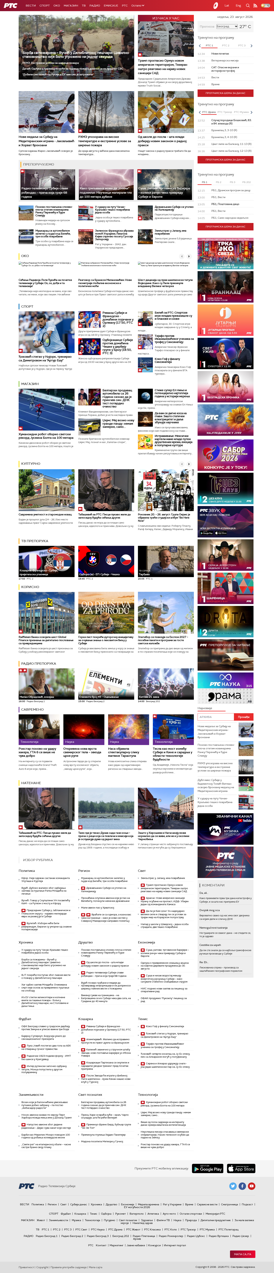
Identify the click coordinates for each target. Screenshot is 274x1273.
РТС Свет (81, 1229)
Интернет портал (175, 1245)
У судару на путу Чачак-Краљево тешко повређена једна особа (112, 209)
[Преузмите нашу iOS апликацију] (241, 1168)
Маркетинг (116, 1245)
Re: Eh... (204, 962)
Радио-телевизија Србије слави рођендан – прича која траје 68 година (44, 192)
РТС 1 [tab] (209, 45)
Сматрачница (229, 1204)
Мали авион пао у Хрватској (97, 907)
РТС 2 (56, 1229)
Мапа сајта (242, 1254)
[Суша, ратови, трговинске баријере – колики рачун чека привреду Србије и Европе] (164, 184)
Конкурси (154, 1245)
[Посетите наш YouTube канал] (251, 1186)
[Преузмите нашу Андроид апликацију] (207, 1168)
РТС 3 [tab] (241, 45)
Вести (31, 5)
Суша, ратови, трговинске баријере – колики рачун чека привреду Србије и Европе (164, 192)
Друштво (85, 942)
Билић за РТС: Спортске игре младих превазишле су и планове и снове (173, 316)
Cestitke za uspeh (210, 945)
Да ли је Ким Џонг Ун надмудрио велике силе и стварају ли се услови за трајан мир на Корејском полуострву (163, 914)
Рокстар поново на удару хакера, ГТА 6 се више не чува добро (37, 752)
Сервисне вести (207, 1204)
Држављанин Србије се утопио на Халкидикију (174, 208)
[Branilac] (225, 287)
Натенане (31, 783)
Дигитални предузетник (216, 1220)
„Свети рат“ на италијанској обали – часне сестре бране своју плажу (46, 1146)
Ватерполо (137, 1213)
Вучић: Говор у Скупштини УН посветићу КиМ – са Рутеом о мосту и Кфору (45, 902)
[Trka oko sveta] (225, 253)
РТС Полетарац (228, 1229)
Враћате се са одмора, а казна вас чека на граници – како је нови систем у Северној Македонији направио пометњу (106, 917)
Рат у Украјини (172, 1204)
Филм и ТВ (163, 1220)
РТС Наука (98, 1229)
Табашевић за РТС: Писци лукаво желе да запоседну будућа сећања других (104, 516)
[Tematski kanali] (225, 688)
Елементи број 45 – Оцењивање (99, 695)
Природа (191, 1220)
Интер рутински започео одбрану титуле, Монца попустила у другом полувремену (44, 1069)
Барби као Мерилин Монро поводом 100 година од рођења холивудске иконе (45, 1136)
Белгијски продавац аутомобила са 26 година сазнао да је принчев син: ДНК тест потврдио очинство (117, 398)
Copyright (42, 1267)
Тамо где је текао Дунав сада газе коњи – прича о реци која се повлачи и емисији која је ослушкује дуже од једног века (105, 836)
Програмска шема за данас (225, 93)
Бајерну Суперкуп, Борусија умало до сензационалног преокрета (43, 1037)
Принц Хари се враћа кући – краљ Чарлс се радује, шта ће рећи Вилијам (105, 1116)
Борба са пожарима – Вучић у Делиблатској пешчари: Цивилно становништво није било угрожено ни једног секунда (75, 54)
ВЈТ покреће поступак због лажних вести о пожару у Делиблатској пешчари (45, 976)
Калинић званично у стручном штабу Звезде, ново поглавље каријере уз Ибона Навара (106, 1052)
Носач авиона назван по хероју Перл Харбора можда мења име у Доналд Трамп (46, 1116)
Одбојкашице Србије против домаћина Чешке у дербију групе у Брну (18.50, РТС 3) (118, 346)
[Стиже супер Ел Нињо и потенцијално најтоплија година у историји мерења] (145, 396)
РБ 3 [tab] (232, 182)
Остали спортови (191, 1213)
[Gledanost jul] (225, 420)
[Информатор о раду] (225, 862)
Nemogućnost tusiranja (213, 927)
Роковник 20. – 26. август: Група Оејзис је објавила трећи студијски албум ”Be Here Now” (164, 517)
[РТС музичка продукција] (225, 829)
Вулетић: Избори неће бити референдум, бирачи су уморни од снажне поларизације (46, 926)
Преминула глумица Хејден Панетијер (103, 1134)
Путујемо (109, 1220)
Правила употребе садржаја (68, 1267)
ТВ (84, 5)
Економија (146, 942)
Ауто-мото (169, 1213)
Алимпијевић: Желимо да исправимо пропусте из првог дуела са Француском (105, 1041)
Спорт (45, 5)
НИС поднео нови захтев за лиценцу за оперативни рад (164, 990)
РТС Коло (170, 1229)
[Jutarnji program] (225, 320)
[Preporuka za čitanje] (225, 655)
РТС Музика (207, 1229)
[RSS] (255, 5)
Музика (76, 1220)
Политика (27, 871)
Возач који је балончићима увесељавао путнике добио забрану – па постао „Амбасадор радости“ (44, 1105)
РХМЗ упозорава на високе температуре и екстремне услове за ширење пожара (104, 141)
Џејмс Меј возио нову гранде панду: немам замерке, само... (118, 423)
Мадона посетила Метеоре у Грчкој (102, 1141)
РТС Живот (133, 1229)
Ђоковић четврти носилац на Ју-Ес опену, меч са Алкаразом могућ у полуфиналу (165, 1055)
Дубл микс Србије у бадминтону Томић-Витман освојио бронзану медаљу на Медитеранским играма (216, 785)
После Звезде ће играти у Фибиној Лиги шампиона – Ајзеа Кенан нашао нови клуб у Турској (105, 1078)
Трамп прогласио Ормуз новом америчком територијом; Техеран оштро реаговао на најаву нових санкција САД (162, 67)
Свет (142, 871)
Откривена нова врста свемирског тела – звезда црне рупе (82, 752)
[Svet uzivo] (225, 353)
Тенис (143, 1019)
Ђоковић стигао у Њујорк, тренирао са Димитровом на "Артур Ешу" (45, 358)
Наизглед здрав (143, 1223)
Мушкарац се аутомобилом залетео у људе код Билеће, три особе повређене (53, 233)
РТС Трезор (188, 1229)
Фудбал (25, 1019)
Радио (94, 5)
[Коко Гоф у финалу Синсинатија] (145, 364)
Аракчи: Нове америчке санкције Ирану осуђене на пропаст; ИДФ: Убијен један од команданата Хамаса (165, 901)
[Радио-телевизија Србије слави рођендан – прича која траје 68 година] (48, 184)
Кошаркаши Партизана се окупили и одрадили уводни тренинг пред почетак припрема (105, 1065)
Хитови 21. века (149, 697)
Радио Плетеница (144, 1236)
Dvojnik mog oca (209, 910)
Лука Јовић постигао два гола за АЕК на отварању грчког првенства (46, 1047)
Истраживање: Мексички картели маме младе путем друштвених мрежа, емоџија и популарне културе (173, 440)
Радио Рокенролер (171, 1236)
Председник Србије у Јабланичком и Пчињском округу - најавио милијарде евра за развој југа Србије (45, 913)
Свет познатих (90, 1094)
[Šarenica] (225, 588)
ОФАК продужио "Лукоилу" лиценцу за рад (164, 1000)
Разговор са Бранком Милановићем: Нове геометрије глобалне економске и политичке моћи (105, 283)
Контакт (101, 1245)
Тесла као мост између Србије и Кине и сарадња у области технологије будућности (172, 754)
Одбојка (106, 1213)
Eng (238, 5)
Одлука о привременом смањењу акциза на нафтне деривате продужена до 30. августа (165, 965)
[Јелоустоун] (225, 555)
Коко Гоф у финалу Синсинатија (167, 360)
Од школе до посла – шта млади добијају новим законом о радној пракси (162, 141)
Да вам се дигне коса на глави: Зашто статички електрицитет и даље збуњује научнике (171, 417)
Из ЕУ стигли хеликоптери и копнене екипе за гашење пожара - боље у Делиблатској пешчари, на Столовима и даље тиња (44, 1002)
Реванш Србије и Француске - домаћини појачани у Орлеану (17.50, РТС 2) (118, 319)
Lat (227, 5)
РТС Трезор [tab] (225, 112)
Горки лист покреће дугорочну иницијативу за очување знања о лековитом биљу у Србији (105, 640)
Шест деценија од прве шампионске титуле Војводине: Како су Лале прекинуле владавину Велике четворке (165, 283)
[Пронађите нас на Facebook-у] (242, 1186)
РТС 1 (45, 1229)
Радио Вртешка (219, 1236)
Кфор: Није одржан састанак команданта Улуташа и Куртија (45, 880)
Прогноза (207, 26)
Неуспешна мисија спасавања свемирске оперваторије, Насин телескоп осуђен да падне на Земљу (165, 1134)
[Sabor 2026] (225, 455)
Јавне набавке (136, 1245)
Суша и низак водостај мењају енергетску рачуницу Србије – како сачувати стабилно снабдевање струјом (164, 978)
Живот (41, 1220)
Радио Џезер (240, 1236)
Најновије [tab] (205, 708)
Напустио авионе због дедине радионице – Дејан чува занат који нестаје (46, 1126)
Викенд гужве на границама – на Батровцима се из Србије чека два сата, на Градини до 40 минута (106, 998)
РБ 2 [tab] (218, 182)
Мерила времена (148, 1204)
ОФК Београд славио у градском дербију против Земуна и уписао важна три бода (45, 1028)
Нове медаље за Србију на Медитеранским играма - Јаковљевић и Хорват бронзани (46, 141)
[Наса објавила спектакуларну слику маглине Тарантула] (128, 729)
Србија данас (78, 1204)
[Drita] (225, 621)
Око (25, 256)
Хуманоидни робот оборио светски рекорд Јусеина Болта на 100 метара (46, 436)
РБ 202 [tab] (246, 182)
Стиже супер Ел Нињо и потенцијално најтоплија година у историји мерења (172, 393)
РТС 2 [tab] (225, 45)
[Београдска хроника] (225, 386)
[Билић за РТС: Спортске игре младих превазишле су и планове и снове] (145, 318)
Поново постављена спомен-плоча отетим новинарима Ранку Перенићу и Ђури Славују (54, 211)
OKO (56, 5)
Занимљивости (31, 1094)
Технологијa (148, 1094)
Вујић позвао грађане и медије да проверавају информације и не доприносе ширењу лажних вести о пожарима (106, 985)
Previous (199, 45)
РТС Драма (115, 1229)
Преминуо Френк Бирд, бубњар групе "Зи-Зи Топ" (106, 1126)
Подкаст (247, 1204)
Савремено (32, 709)
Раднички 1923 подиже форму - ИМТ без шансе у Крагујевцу (46, 1057)
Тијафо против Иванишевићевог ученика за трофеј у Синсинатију (174, 339)
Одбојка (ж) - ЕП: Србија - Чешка (99, 574)
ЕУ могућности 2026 (137, 1207)
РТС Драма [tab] (209, 112)
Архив (137, 1238)
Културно (30, 463)
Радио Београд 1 (47, 1236)
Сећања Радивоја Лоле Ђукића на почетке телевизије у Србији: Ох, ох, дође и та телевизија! (45, 283)
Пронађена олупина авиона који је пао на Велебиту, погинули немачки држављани (105, 899)
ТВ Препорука (34, 541)
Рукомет (120, 1213)
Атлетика (153, 1213)
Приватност (26, 1267)
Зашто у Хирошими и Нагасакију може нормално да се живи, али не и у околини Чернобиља (163, 836)
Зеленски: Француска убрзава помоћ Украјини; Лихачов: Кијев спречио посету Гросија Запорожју (114, 235)
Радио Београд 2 (72, 1236)
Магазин (71, 5)
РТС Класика (152, 1229)
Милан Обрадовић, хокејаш (37, 695)
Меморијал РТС (215, 1213)
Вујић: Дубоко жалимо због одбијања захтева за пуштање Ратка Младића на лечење (43, 890)
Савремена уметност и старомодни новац (45, 514)
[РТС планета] (216, 5)
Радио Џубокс (196, 1236)
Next (251, 45)
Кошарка (85, 1019)
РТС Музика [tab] (241, 112)
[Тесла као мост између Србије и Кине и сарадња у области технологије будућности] (173, 729)
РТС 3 (68, 1229)
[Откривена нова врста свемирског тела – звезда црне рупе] (83, 729)
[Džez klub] (225, 488)
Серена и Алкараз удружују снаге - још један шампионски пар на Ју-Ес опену (165, 1065)
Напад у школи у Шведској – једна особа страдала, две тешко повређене (164, 926)
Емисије (111, 5)
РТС (125, 5)
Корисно (30, 587)
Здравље (147, 1220)
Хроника (26, 942)
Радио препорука (38, 663)
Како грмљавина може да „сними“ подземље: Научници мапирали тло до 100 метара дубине (106, 192)
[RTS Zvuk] (225, 521)
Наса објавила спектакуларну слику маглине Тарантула (123, 752)
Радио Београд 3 (98, 1236)
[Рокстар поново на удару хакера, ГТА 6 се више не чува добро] (39, 729)
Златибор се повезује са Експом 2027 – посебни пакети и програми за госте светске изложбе (163, 640)
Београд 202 (120, 1236)
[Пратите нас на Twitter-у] (233, 1186)
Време (189, 1204)
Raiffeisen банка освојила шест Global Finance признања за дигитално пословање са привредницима (46, 640)
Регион (84, 871)
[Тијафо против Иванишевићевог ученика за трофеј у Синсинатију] (145, 341)
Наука (177, 1220)
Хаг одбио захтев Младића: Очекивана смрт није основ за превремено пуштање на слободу (45, 987)
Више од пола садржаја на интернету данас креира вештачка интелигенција (163, 1124)
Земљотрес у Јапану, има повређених (170, 232)
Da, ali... (203, 893)
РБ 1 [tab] (204, 182)
